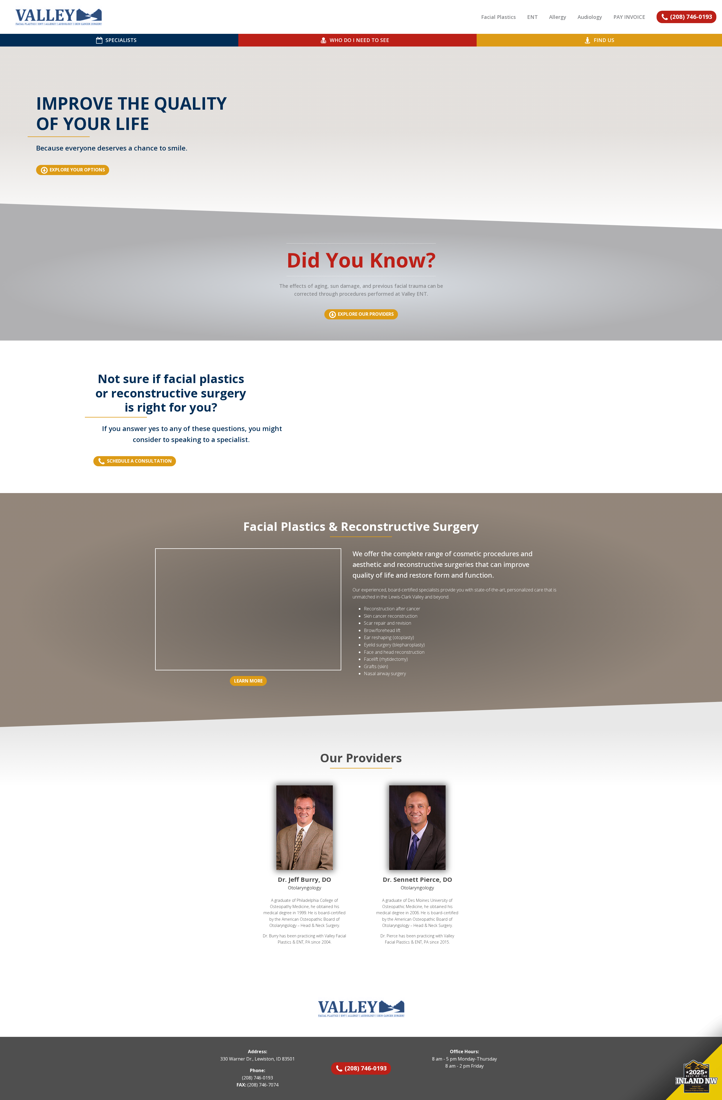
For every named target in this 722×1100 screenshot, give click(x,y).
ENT (532, 17)
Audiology (590, 17)
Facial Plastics (498, 17)
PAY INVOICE (629, 17)
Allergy (557, 17)
